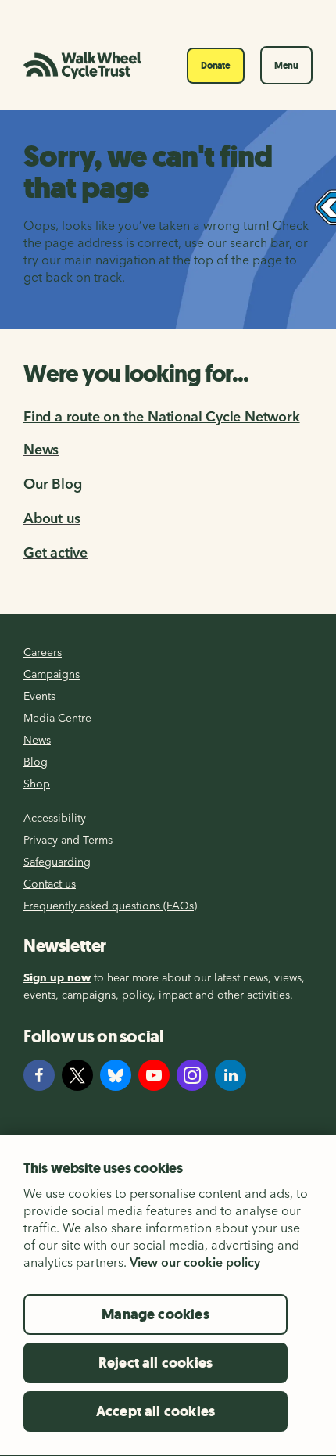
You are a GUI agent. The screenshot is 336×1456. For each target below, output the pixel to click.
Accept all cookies (155, 1411)
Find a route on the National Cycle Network (161, 416)
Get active (55, 552)
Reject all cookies (155, 1363)
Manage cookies (155, 1314)
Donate (216, 65)
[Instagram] (192, 1075)
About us (51, 518)
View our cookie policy (195, 1262)
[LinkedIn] (230, 1075)
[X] (77, 1075)
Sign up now (57, 977)
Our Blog (52, 484)
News (41, 449)
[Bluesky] (115, 1075)
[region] (168, 1295)
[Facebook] (39, 1075)
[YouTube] (154, 1075)
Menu (286, 65)
